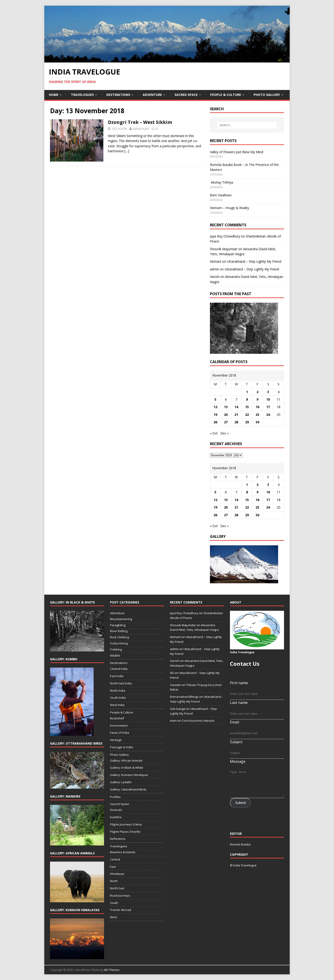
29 (247, 422)
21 (236, 414)
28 (236, 422)
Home (53, 94)
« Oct (214, 433)
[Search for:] (247, 125)
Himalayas (117, 874)
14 (236, 407)
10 (268, 399)
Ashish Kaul (141, 129)
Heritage (116, 740)
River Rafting (118, 631)
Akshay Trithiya (221, 182)
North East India (121, 683)
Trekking (116, 649)
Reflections (117, 839)
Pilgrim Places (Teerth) (125, 832)
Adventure (152, 94)
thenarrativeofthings (184, 697)
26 (215, 422)
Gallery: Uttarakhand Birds (128, 789)
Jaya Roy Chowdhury (225, 236)
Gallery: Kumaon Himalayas (129, 775)
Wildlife (115, 655)
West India (117, 705)
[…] (127, 151)
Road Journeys (120, 895)
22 (247, 414)
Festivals (116, 810)
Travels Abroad (120, 910)
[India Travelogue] (167, 59)
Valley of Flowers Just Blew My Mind (236, 152)
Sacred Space (186, 94)
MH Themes (111, 970)
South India (118, 698)
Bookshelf (117, 718)
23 (257, 414)
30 (257, 422)
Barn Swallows (221, 195)
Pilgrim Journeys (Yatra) (126, 824)
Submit (240, 803)
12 (215, 407)
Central (115, 859)
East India (116, 676)
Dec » (224, 433)
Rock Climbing (119, 637)
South (114, 903)
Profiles (115, 797)
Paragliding (117, 625)
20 (226, 414)
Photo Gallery (267, 94)
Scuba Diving (119, 643)
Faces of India (119, 733)
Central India (118, 669)
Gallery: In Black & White (126, 768)
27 (226, 422)
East (113, 867)
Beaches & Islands (122, 852)
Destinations (118, 94)
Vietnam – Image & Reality (229, 208)
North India (117, 690)
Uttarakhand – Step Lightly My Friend (254, 261)
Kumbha (116, 817)
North (114, 881)
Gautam (175, 685)
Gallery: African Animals (126, 760)
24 (268, 414)
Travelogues (82, 94)
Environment (118, 725)
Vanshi (214, 276)
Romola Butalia (240, 844)
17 (268, 407)
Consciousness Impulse (198, 720)
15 (247, 407)
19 (215, 414)
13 (226, 407)
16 (257, 407)
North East (117, 888)
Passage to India (121, 747)
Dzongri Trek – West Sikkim (140, 122)
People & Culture (225, 94)
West (113, 917)
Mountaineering (121, 619)
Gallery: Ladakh (121, 782)
